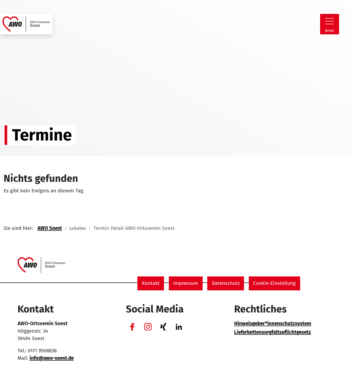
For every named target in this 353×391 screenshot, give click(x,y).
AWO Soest (49, 228)
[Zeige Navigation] (329, 21)
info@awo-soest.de (52, 358)
